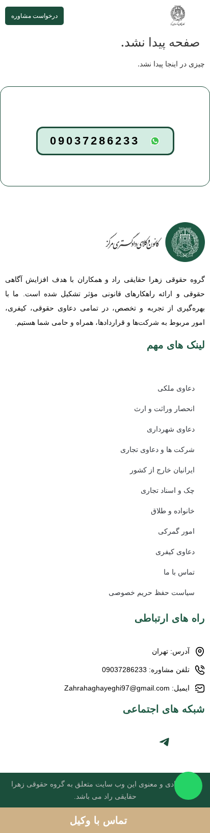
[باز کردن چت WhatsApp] (188, 786)
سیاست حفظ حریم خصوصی (152, 592)
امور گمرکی (176, 531)
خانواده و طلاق (173, 511)
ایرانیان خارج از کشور (162, 470)
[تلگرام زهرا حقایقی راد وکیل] (164, 742)
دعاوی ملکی (176, 388)
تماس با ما (179, 572)
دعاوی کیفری (175, 552)
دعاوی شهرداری (171, 429)
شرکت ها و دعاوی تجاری (157, 449)
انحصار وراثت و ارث (164, 408)
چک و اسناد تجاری (168, 490)
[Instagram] (182, 742)
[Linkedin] (146, 742)
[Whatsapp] (200, 742)
